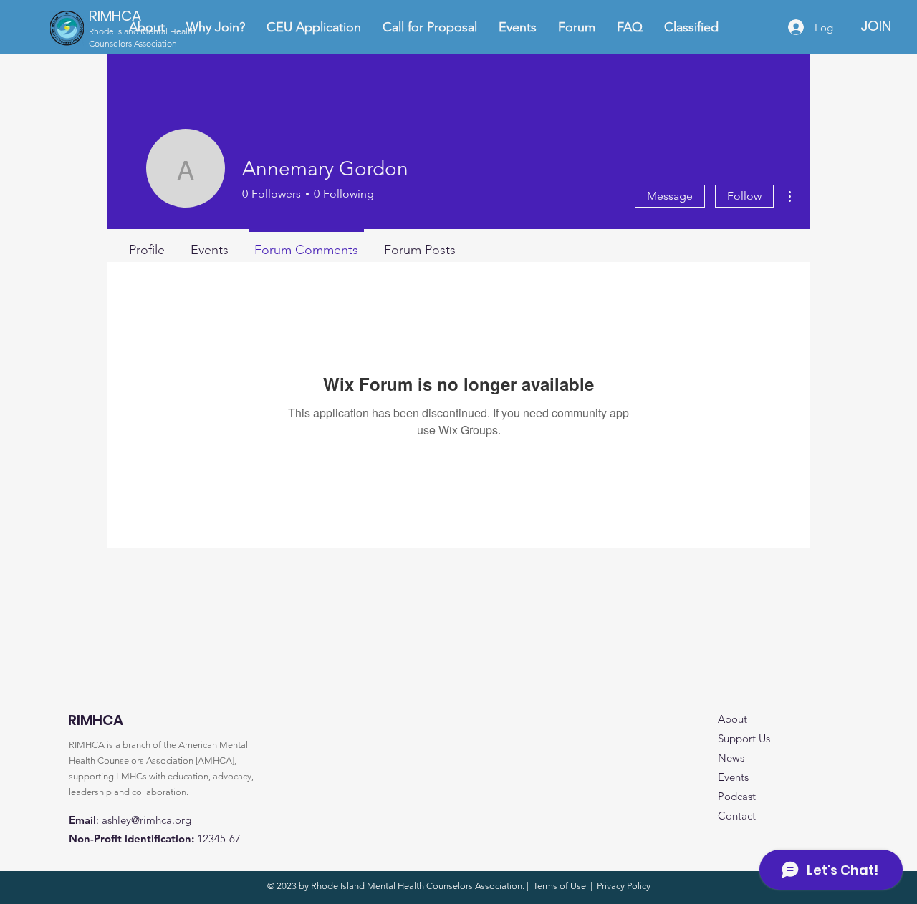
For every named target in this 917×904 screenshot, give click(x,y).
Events (733, 777)
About (732, 719)
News (731, 757)
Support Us (744, 738)
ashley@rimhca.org (146, 820)
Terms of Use (559, 885)
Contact (737, 815)
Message (670, 196)
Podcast (737, 796)
